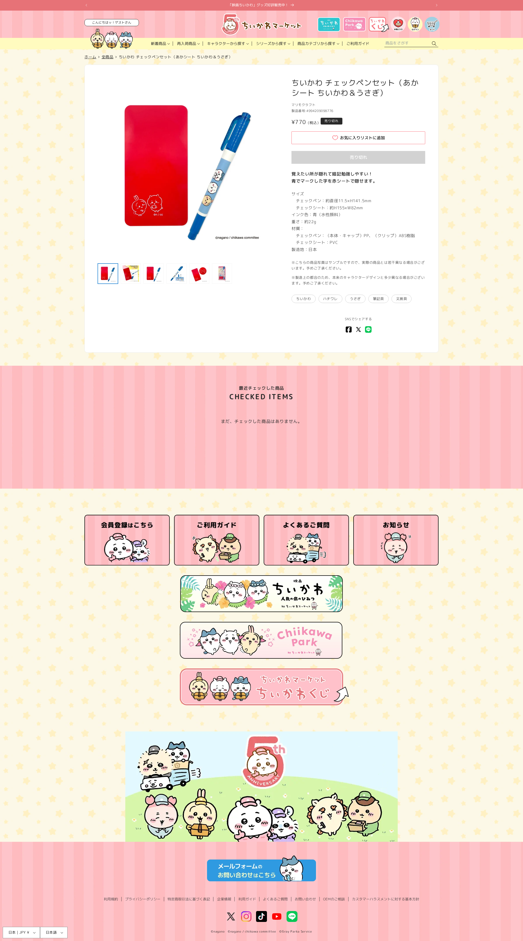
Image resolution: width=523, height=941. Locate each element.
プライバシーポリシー (142, 899)
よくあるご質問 (275, 899)
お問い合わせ (305, 899)
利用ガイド (247, 899)
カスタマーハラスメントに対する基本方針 (385, 899)
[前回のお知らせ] (86, 5)
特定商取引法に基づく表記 (189, 899)
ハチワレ (330, 298)
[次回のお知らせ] (437, 5)
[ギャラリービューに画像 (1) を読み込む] (108, 274)
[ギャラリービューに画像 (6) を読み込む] (222, 274)
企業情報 (224, 899)
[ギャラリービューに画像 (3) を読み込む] (154, 274)
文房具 (401, 298)
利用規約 (111, 899)
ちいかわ (303, 298)
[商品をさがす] (434, 43)
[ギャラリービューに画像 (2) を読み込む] (131, 274)
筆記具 (378, 298)
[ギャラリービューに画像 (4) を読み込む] (176, 274)
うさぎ (355, 298)
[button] (160, 43)
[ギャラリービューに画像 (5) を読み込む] (199, 274)
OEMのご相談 (334, 899)
